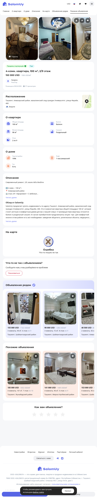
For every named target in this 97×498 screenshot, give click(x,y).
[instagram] (62, 458)
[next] (87, 38)
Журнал (41, 452)
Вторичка (31, 452)
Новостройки (19, 452)
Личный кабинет (76, 452)
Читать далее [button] (11, 197)
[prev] (9, 38)
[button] (13, 56)
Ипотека (50, 452)
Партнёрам (61, 452)
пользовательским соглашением (65, 484)
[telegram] (57, 458)
